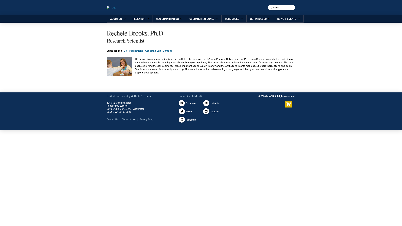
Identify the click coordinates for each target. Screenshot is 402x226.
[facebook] (182, 103)
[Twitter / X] (182, 111)
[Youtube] (206, 111)
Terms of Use (129, 119)
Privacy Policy (147, 119)
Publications (136, 50)
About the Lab (153, 50)
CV (125, 50)
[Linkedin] (206, 103)
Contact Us (112, 119)
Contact (167, 50)
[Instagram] (182, 120)
